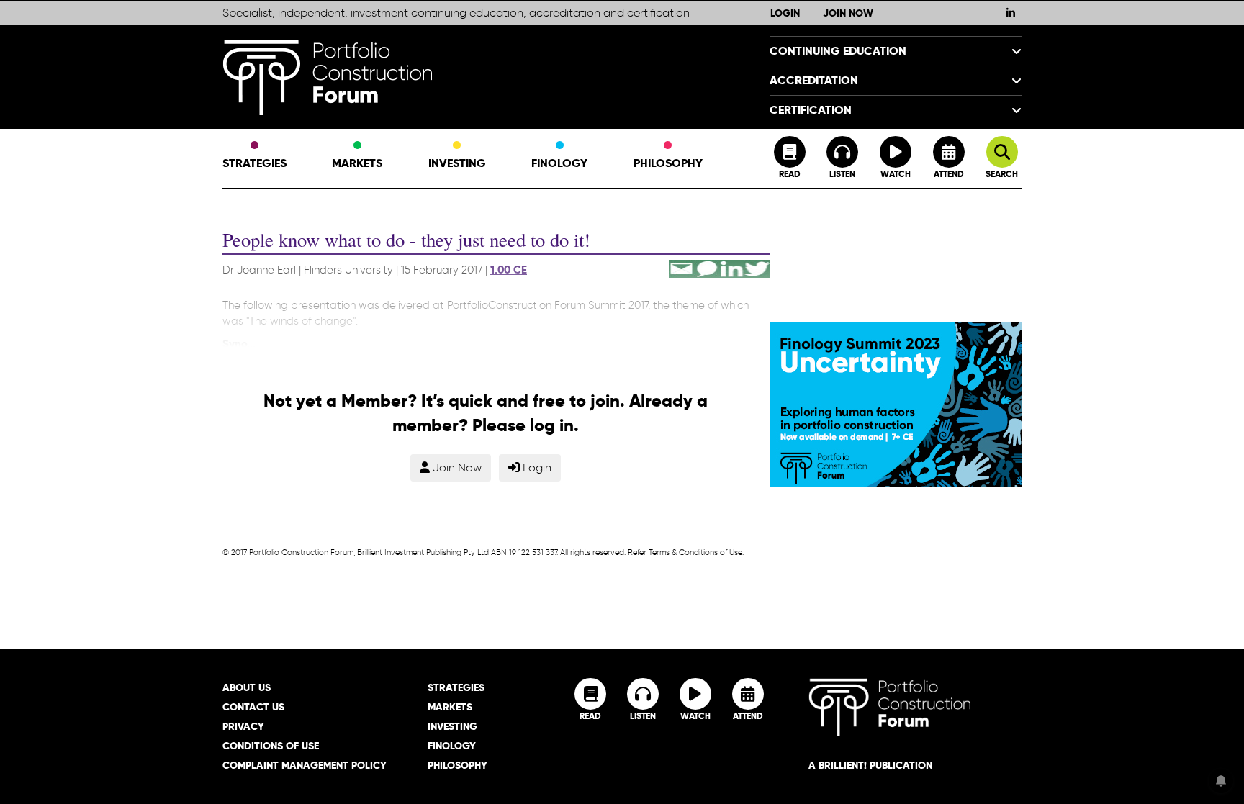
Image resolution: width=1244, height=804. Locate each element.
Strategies (254, 163)
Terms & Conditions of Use (695, 552)
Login (785, 12)
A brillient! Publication (870, 765)
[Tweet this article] (757, 266)
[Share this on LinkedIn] (731, 266)
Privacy (243, 726)
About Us (246, 687)
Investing (457, 163)
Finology (559, 163)
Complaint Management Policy (304, 765)
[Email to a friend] (681, 266)
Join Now (848, 12)
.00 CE (511, 269)
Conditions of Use (270, 745)
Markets (357, 163)
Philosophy (668, 163)
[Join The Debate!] (706, 266)
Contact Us (253, 706)
